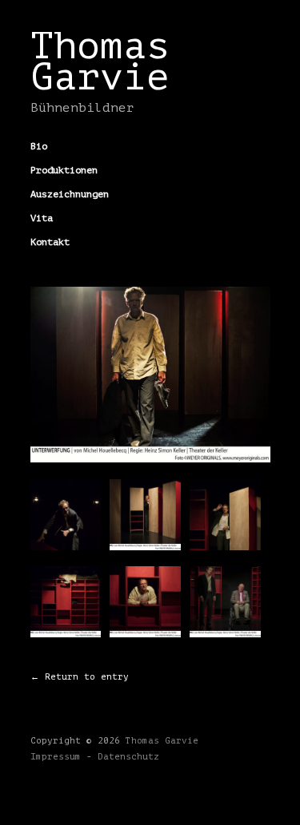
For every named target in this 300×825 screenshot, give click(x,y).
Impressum (55, 757)
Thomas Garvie (100, 61)
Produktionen (64, 170)
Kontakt (50, 242)
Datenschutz (128, 757)
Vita (41, 218)
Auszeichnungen (69, 194)
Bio (38, 146)
